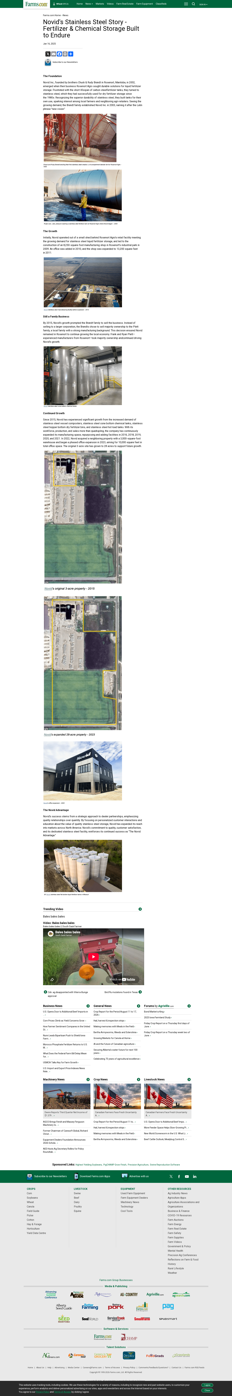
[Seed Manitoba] (64, 1319)
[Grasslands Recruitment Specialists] (181, 1355)
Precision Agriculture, (138, 1164)
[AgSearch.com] (181, 1294)
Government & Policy (179, 1246)
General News (103, 1006)
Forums (159, 1006)
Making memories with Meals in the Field (114, 1026)
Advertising (60, 1367)
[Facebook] (179, 1176)
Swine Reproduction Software (165, 1164)
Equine (77, 1211)
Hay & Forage (34, 1224)
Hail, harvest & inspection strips (109, 1020)
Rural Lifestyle (176, 1268)
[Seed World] (90, 1319)
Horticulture (33, 1228)
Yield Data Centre (36, 1233)
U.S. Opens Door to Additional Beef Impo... (164, 1122)
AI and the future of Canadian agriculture (114, 1044)
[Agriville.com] (155, 1294)
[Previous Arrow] (45, 992)
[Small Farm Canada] (142, 1319)
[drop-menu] (186, 4)
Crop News (101, 1079)
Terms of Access (112, 1367)
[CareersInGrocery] (103, 1355)
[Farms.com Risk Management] (142, 1306)
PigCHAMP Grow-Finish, (115, 1164)
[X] (171, 1176)
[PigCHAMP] (129, 1337)
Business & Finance (179, 1211)
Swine (77, 1193)
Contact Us (176, 1367)
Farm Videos (175, 1241)
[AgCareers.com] (51, 1355)
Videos (110, 4)
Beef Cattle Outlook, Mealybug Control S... (164, 1139)
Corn (29, 1193)
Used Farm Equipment (133, 1193)
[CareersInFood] (77, 1355)
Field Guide (33, 1211)
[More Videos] (140, 909)
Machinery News (54, 1079)
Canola (30, 1206)
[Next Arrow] (140, 992)
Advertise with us (139, 1176)
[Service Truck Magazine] (116, 1319)
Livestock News (154, 1079)
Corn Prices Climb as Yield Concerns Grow (64, 1020)
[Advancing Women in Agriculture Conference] (51, 1294)
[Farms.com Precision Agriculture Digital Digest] (168, 1306)
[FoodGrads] (155, 1355)
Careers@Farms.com (92, 1367)
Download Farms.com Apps (95, 1176)
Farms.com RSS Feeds (194, 1367)
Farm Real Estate (125, 4)
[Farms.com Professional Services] (103, 1337)
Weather (172, 1272)
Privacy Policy (129, 1367)
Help (49, 1367)
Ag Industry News (177, 1193)
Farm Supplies (176, 1237)
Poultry (78, 1206)
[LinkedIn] (195, 1176)
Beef (76, 1197)
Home (80, 4)
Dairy (77, 1202)
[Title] (88, 1006)
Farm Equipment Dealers (134, 1197)
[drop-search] (193, 4)
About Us (40, 1367)
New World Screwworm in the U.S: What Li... (165, 1133)
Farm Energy (174, 1224)
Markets (100, 4)
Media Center (74, 1367)
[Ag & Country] (129, 1294)
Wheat (30, 1202)
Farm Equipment (144, 4)
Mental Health (175, 1250)
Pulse (30, 1215)
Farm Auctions (176, 1219)
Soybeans (32, 1197)
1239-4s (64, 4)
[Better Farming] (90, 1306)
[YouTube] (187, 1176)
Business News (52, 1006)
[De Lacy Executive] (129, 1355)
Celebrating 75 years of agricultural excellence (117, 1059)
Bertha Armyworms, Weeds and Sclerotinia (115, 1032)
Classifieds (161, 4)
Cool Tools (127, 1211)
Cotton (30, 1219)
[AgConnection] (103, 1294)
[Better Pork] (116, 1306)
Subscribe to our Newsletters (65, 62)
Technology (127, 1206)
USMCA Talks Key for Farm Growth (60, 1062)
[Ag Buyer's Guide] (77, 1294)
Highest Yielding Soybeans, (89, 1164)
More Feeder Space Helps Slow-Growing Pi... (166, 1127)
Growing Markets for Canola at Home (112, 1038)
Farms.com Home (52, 15)
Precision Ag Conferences (182, 1255)
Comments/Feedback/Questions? (153, 1367)
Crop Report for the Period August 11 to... (114, 1122)
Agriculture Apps (177, 1197)
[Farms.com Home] (36, 4)
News (65, 15)
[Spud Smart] (168, 1319)
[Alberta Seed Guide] (64, 1306)
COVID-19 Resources (180, 1215)
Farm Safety (174, 1233)
